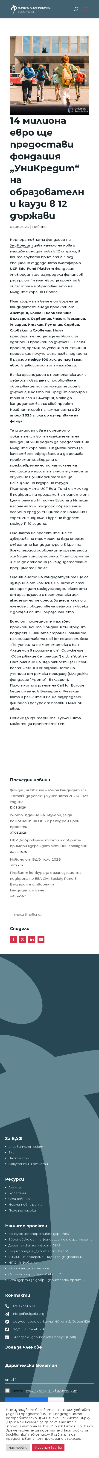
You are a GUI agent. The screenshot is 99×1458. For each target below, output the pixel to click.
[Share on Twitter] (22, 939)
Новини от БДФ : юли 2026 (35, 859)
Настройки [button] (18, 1447)
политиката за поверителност (51, 1390)
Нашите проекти (26, 1225)
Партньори (18, 1158)
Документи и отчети (28, 1164)
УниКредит (21, 245)
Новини (39, 227)
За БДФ (13, 1138)
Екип (12, 1152)
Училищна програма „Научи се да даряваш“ (45, 1257)
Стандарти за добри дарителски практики (47, 1280)
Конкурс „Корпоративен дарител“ (39, 1234)
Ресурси (14, 1179)
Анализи (15, 1187)
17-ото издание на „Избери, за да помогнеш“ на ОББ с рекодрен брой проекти (44, 821)
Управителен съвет (26, 1147)
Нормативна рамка (25, 1204)
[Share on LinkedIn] (31, 939)
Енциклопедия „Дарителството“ (38, 1251)
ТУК (61, 723)
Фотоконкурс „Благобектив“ (34, 1274)
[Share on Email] (41, 939)
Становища (19, 1199)
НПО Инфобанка (22, 1262)
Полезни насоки (22, 1210)
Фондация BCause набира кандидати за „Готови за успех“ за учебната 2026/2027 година (49, 796)
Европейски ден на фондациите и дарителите (50, 1239)
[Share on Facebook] (13, 939)
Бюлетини (17, 1193)
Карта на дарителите (28, 1268)
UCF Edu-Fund (53, 488)
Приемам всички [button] (48, 1447)
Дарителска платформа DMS (34, 1245)
